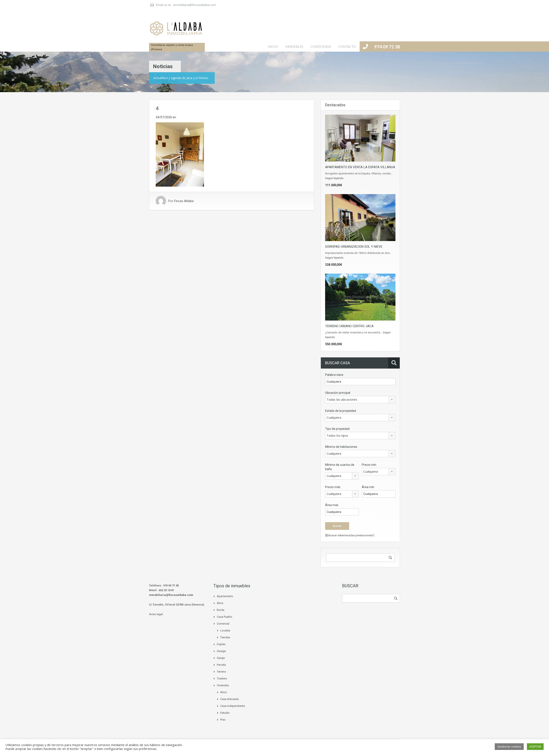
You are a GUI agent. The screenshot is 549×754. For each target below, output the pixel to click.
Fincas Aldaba (184, 201)
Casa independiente (232, 706)
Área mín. (368, 487)
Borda (220, 610)
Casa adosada (229, 699)
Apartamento (225, 596)
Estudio (225, 712)
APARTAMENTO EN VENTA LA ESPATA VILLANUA (360, 167)
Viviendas (223, 685)
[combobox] (360, 399)
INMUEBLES (294, 46)
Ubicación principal (337, 392)
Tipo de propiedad (337, 428)
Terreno (221, 671)
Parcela (221, 664)
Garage (221, 651)
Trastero (222, 678)
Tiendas (225, 637)
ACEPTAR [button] (535, 746)
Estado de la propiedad (340, 410)
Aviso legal (156, 614)
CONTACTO (347, 46)
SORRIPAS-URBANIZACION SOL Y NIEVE (353, 247)
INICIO (273, 46)
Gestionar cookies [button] (509, 746)
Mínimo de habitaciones (341, 446)
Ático (220, 603)
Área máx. (332, 505)
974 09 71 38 (387, 46)
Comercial (223, 623)
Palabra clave (334, 374)
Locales (225, 630)
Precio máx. (333, 487)
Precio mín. (369, 464)
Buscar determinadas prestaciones (351, 535)
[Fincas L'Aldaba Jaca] (176, 30)
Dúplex (221, 644)
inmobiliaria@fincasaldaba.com (194, 5)
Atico (223, 692)
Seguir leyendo (334, 178)
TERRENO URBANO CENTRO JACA (349, 326)
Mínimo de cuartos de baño (339, 467)
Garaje (221, 658)
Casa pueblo (224, 616)
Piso (223, 719)
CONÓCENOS (321, 46)
